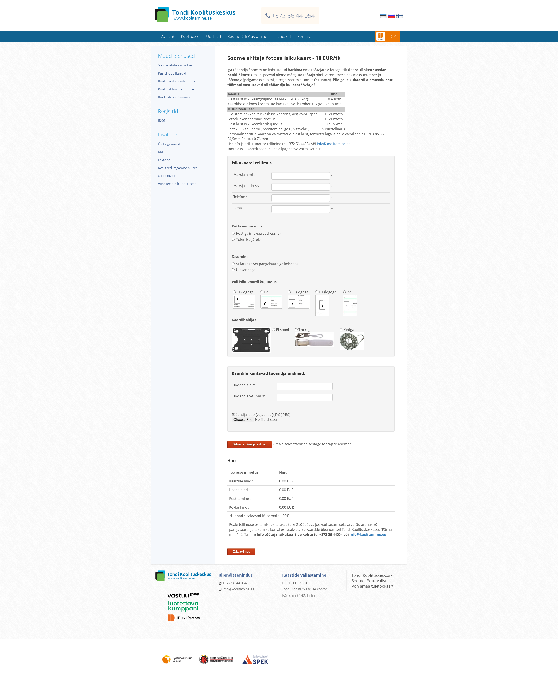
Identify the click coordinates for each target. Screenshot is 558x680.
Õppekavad (166, 175)
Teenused (282, 36)
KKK (161, 152)
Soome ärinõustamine (247, 36)
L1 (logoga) (245, 292)
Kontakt (304, 36)
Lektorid (164, 160)
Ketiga (348, 329)
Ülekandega (245, 269)
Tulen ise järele (248, 239)
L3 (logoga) (300, 292)
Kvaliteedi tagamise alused (178, 168)
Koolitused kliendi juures (176, 81)
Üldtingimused (169, 144)
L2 (265, 292)
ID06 (392, 36)
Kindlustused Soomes (174, 97)
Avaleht (167, 36)
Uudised (213, 36)
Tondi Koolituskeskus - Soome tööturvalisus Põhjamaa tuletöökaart (372, 581)
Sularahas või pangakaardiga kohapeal (267, 263)
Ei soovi (282, 329)
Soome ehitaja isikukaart (176, 65)
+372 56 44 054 (293, 15)
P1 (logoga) (327, 292)
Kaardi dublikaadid (172, 73)
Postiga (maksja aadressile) (258, 233)
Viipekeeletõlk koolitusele (177, 183)
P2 (348, 292)
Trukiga (305, 329)
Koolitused (190, 36)
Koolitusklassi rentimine (176, 89)
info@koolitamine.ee (333, 143)
